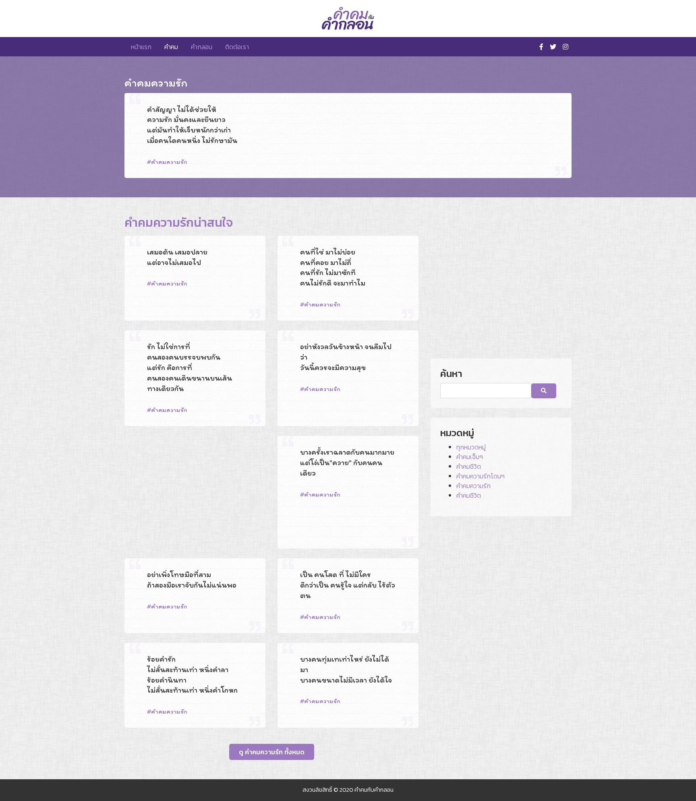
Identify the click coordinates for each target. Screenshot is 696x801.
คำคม (171, 47)
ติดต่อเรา (237, 47)
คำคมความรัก (169, 162)
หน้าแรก (141, 47)
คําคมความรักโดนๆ (480, 476)
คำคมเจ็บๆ (469, 457)
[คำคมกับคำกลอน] (348, 18)
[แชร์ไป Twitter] (537, 177)
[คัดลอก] (550, 177)
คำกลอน (201, 47)
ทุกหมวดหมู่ (471, 447)
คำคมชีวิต (468, 466)
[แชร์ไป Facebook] (526, 177)
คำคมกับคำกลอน (374, 789)
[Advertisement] (194, 492)
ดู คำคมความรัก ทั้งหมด (271, 752)
